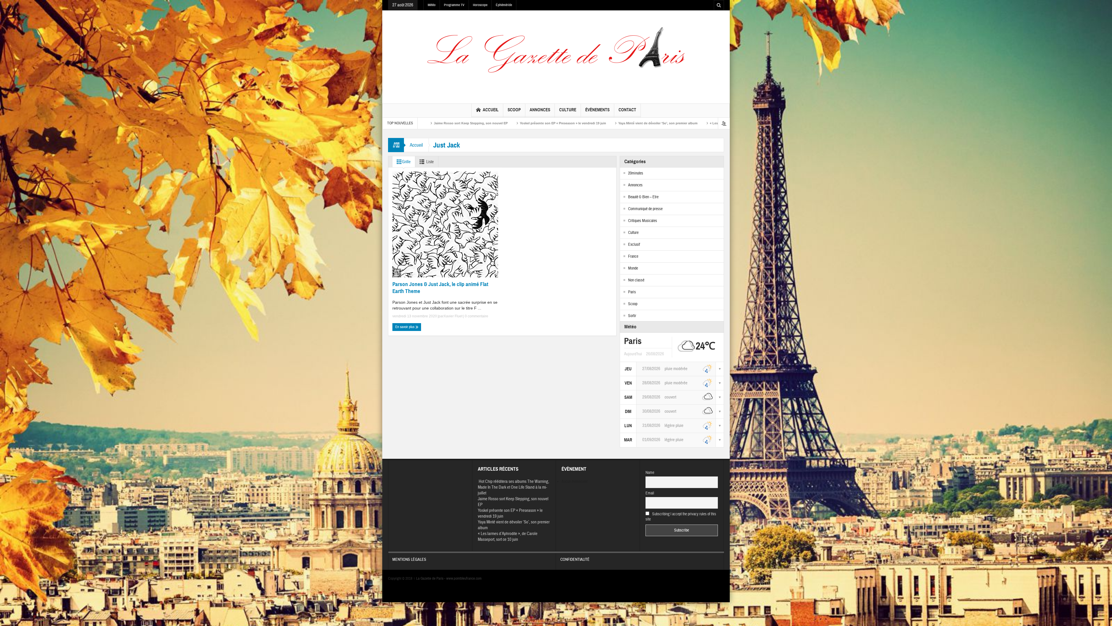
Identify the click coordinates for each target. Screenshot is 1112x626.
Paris (632, 292)
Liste (430, 162)
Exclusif (634, 244)
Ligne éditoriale (702, 123)
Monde (633, 268)
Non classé (636, 280)
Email (649, 493)
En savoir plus (405, 327)
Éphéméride (504, 5)
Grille (406, 162)
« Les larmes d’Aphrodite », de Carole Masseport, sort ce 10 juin (629, 123)
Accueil (491, 109)
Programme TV (454, 5)
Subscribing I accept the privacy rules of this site (680, 517)
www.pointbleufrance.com (464, 578)
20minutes (635, 173)
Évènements (597, 109)
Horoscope (480, 5)
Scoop (514, 109)
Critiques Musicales (642, 220)
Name (649, 472)
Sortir (632, 316)
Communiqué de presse (645, 209)
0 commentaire (476, 316)
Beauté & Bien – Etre (643, 197)
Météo (432, 5)
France (633, 256)
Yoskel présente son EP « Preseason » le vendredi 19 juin (434, 123)
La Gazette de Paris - (429, 578)
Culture (567, 109)
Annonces (540, 109)
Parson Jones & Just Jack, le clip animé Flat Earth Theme (440, 287)
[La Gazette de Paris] (556, 55)
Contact (627, 109)
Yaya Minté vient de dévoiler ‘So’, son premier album (529, 123)
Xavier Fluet (453, 316)
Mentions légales (409, 559)
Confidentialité (575, 559)
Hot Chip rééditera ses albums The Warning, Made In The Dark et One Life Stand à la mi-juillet (513, 487)
